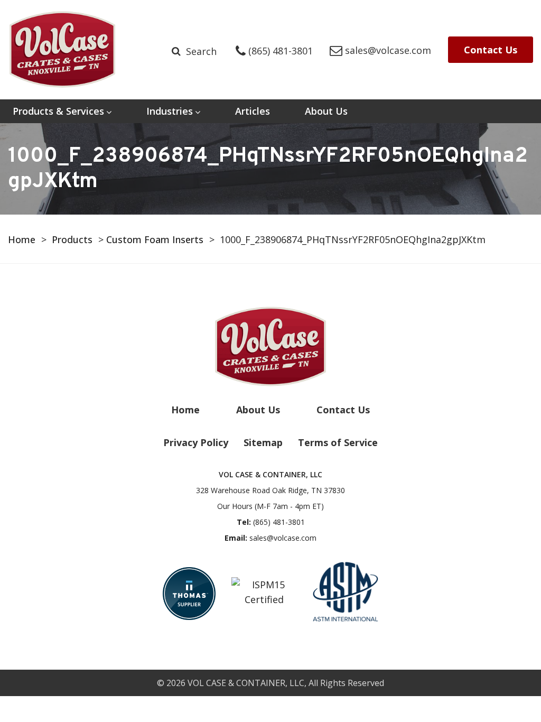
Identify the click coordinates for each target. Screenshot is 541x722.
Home (21, 239)
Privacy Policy (195, 442)
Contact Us (490, 49)
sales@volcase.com (282, 538)
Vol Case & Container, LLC (246, 683)
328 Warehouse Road (270, 490)
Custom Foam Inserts (154, 239)
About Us (326, 111)
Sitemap (263, 442)
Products (72, 239)
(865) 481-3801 (279, 522)
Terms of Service (338, 442)
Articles (252, 111)
